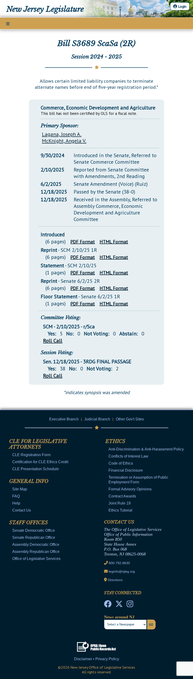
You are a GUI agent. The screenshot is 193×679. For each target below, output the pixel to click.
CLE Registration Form (31, 455)
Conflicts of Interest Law (128, 456)
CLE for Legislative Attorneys (38, 444)
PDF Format (82, 242)
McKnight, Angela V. (64, 140)
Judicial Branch (97, 419)
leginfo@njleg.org (122, 571)
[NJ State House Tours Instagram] (130, 605)
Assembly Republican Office (36, 552)
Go (151, 624)
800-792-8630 (119, 563)
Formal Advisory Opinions (130, 489)
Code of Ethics (121, 463)
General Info (28, 481)
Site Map (19, 489)
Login (181, 6)
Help (16, 503)
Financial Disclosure (126, 470)
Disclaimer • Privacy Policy (96, 659)
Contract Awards (122, 496)
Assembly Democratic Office (35, 545)
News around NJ (119, 617)
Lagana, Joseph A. (61, 134)
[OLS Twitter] (119, 605)
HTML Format (114, 242)
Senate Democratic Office (33, 530)
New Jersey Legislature (45, 9)
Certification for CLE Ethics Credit (40, 462)
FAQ (16, 496)
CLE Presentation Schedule (35, 469)
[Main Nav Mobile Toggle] (8, 24)
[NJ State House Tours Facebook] (108, 605)
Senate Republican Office (33, 537)
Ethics (115, 441)
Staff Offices (28, 522)
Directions (115, 580)
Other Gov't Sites (130, 419)
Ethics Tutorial (120, 510)
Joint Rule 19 (120, 503)
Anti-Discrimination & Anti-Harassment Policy (146, 449)
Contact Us (21, 510)
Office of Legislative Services (36, 559)
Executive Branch (64, 419)
